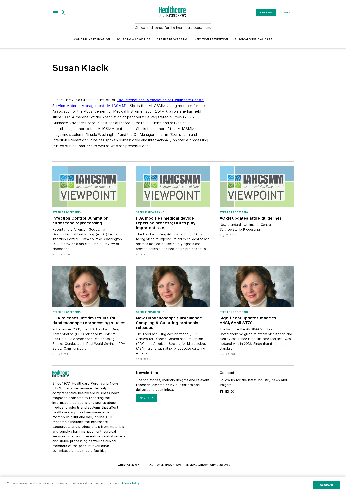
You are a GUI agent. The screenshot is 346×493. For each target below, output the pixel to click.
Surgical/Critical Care (253, 39)
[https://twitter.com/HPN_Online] (232, 392)
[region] (173, 485)
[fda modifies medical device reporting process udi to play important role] (173, 186)
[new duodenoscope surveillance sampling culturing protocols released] (173, 286)
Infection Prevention (211, 39)
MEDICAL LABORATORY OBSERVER (208, 464)
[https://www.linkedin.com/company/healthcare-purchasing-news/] (227, 392)
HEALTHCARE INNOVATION (163, 464)
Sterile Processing (172, 39)
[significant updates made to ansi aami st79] (257, 286)
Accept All (326, 484)
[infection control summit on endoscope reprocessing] (89, 186)
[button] (55, 13)
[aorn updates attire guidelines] (257, 186)
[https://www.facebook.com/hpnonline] (222, 392)
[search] (63, 13)
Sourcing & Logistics (133, 39)
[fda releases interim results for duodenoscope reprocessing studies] (89, 286)
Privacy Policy (130, 483)
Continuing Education (92, 39)
